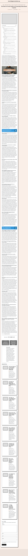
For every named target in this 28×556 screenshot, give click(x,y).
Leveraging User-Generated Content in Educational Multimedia (12, 475)
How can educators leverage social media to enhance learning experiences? (9, 35)
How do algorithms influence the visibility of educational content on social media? (9, 31)
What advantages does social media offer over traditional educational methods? (10, 34)
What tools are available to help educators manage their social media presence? (9, 50)
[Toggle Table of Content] (15, 25)
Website (3, 538)
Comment (3, 524)
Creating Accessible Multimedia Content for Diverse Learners (12, 507)
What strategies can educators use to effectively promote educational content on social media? (9, 43)
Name (3, 533)
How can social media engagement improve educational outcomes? (9, 41)
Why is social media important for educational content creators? (8, 32)
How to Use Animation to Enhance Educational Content (11, 460)
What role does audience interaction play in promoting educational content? (9, 45)
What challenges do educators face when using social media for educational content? (9, 37)
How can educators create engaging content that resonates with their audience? (9, 44)
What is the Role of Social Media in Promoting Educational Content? (9, 27)
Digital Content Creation (11, 480)
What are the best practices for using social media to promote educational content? (9, 47)
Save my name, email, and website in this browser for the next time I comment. (9, 542)
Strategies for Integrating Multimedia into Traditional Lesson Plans (12, 383)
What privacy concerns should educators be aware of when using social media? (10, 39)
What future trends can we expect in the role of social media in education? (9, 51)
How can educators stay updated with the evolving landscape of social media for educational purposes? (9, 53)
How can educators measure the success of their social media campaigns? (9, 48)
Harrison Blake (16, 9)
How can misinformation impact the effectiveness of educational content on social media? (10, 38)
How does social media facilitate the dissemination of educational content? (8, 28)
